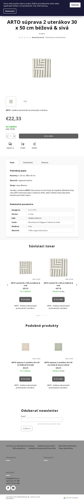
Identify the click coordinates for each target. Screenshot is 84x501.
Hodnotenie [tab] (28, 162)
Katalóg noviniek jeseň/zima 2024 (42, 448)
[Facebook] (8, 488)
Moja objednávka (66, 448)
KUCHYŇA (32, 210)
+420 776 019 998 (13, 483)
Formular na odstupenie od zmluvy (20, 446)
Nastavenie (10, 11)
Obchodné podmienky (67, 446)
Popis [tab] (12, 162)
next (76, 285)
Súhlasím (75, 5)
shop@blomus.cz (13, 478)
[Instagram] (13, 488)
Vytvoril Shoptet (72, 498)
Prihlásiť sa (27, 428)
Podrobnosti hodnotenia (55, 37)
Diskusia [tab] (44, 162)
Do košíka (49, 136)
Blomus (42, 34)
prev (7, 285)
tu (46, 6)
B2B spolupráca (19, 448)
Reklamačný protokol (46, 446)
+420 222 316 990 (13, 481)
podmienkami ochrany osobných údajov (49, 424)
